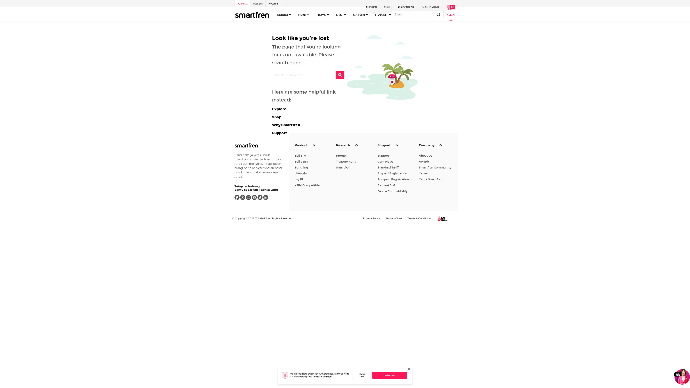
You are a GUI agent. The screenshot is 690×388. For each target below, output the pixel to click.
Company (427, 145)
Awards (424, 161)
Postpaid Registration (393, 179)
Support (384, 145)
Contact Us (385, 161)
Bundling (301, 167)
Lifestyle (301, 173)
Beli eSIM (301, 161)
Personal (242, 4)
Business (258, 4)
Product (301, 145)
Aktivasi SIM (386, 185)
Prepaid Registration (392, 173)
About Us (425, 155)
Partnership (371, 7)
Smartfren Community (435, 167)
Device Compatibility (393, 191)
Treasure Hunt (346, 161)
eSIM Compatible (307, 185)
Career (387, 7)
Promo (341, 155)
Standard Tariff (388, 167)
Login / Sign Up (451, 14)
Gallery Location (432, 7)
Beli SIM (300, 155)
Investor (273, 4)
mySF (299, 179)
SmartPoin (343, 167)
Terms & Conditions (322, 376)
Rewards (343, 145)
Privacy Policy (300, 376)
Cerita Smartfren (430, 179)
